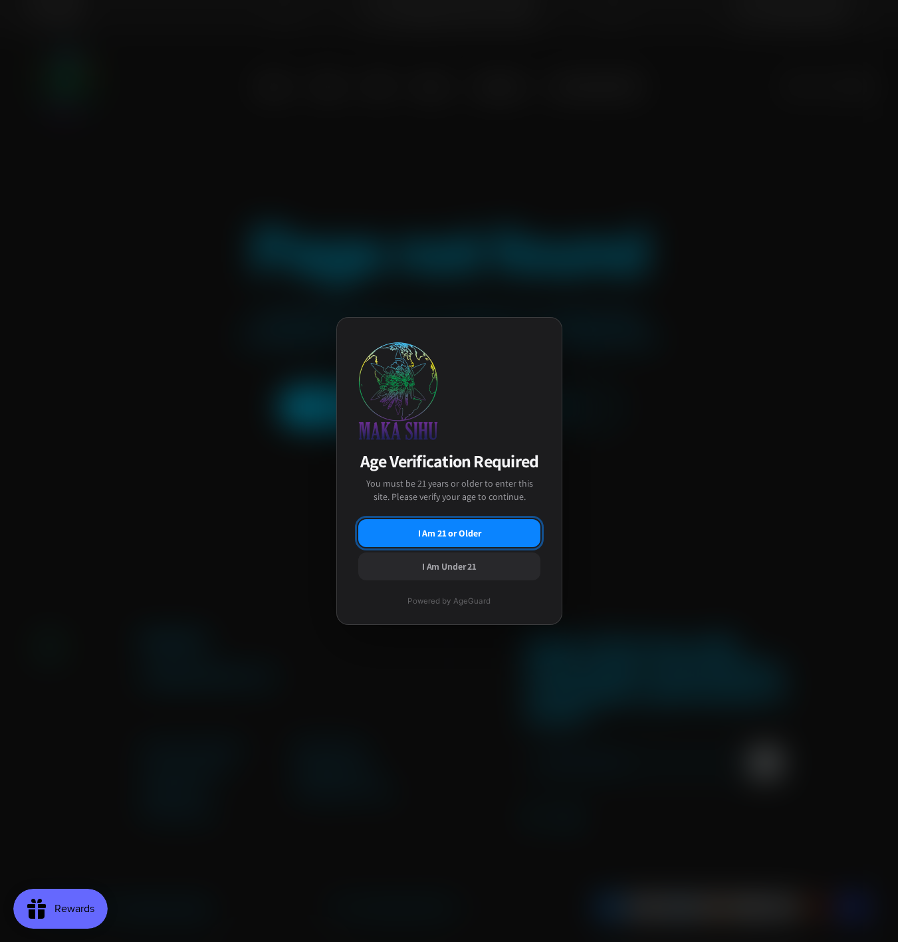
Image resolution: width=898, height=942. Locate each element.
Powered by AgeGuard (449, 601)
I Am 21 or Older (449, 533)
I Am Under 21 (448, 566)
